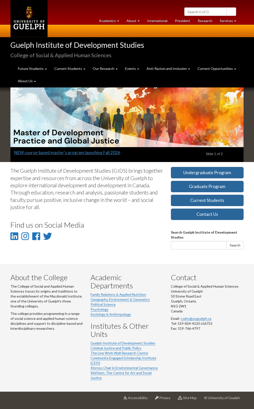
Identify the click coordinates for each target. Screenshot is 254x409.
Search (235, 245)
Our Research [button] (104, 68)
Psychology (99, 309)
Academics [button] (111, 22)
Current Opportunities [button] (215, 68)
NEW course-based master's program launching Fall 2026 (67, 152)
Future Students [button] (31, 68)
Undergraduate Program (207, 172)
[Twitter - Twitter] (47, 236)
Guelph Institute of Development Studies (77, 44)
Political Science (103, 304)
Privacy (166, 399)
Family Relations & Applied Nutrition (118, 294)
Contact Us (207, 214)
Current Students (207, 200)
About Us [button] (25, 81)
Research (207, 22)
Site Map (191, 399)
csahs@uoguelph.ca (196, 318)
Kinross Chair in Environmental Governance (124, 368)
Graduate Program (207, 186)
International (157, 21)
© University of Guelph (222, 398)
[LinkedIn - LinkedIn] (14, 236)
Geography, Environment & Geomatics (120, 299)
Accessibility (139, 399)
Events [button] (131, 68)
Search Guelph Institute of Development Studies (204, 234)
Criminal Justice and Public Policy (116, 348)
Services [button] (230, 22)
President (182, 21)
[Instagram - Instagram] (25, 236)
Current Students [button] (68, 68)
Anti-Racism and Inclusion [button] (167, 68)
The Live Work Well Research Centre (119, 353)
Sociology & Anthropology (111, 314)
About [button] (135, 22)
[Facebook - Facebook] (36, 236)
